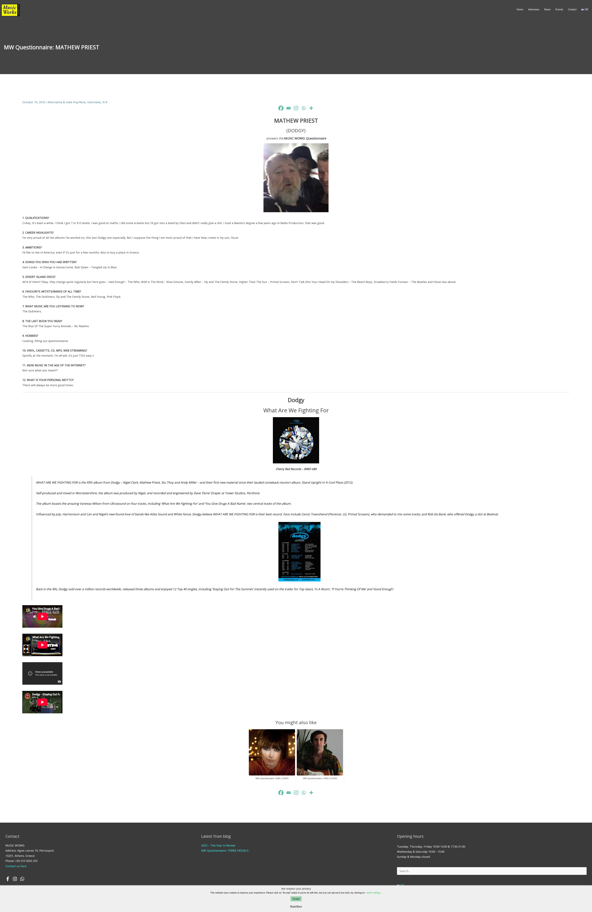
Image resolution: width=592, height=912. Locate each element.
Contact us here (16, 866)
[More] (311, 108)
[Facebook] (281, 108)
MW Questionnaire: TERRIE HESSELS (225, 850)
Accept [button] (296, 899)
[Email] (288, 108)
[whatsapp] (22, 879)
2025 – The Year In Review (218, 845)
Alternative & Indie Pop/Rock (67, 102)
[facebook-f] (8, 879)
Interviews (94, 102)
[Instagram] (296, 108)
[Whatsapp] (303, 108)
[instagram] (16, 879)
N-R (105, 102)
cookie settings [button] (372, 892)
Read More (296, 906)
